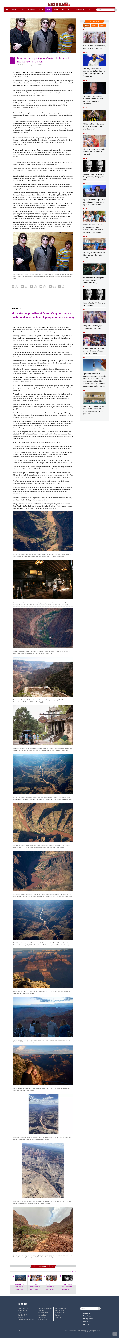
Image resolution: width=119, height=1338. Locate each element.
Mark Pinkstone (60, 1308)
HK (63, 9)
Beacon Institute (43, 1313)
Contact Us (87, 1321)
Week (94, 25)
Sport (56, 9)
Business (31, 9)
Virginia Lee (42, 1315)
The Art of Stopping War (26, 1319)
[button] (72, 1271)
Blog (90, 9)
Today (86, 25)
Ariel (19, 1313)
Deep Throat (22, 1310)
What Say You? (23, 1308)
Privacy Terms (88, 1319)
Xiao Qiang (59, 1317)
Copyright (86, 1313)
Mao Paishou (59, 1310)
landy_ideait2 (42, 1319)
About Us (86, 1324)
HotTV (70, 9)
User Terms (87, 1316)
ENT (48, 9)
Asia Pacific (80, 9)
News (14, 9)
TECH (40, 9)
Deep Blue (41, 1310)
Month (102, 25)
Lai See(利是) (22, 1315)
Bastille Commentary (45, 1308)
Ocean (20, 1317)
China (22, 9)
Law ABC (58, 1315)
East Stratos (42, 1317)
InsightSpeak (59, 1313)
